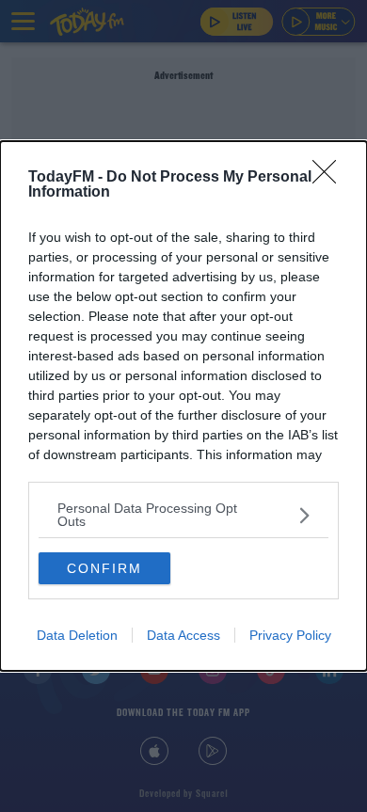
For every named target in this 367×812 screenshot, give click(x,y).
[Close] (330, 178)
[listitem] (183, 515)
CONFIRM (104, 568)
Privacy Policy (290, 635)
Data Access (183, 635)
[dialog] (183, 406)
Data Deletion (77, 635)
